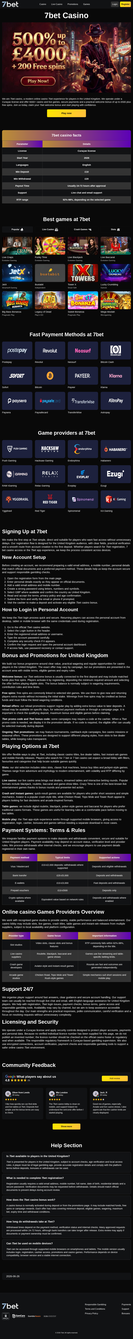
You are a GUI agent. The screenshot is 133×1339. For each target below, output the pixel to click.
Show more (66, 1126)
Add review (115, 1078)
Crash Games (80, 229)
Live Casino (48, 229)
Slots (113, 229)
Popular (15, 229)
